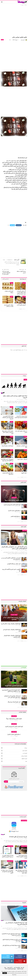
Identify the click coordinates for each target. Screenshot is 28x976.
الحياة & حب (14, 682)
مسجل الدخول (18, 349)
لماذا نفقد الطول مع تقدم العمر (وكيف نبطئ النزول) (15, 396)
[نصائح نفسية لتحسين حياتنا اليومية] (14, 679)
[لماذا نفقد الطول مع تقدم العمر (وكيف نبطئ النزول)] (14, 386)
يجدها (22, 967)
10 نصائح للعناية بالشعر (16, 516)
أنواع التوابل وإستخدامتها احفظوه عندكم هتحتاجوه (14, 618)
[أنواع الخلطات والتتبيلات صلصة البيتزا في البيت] (24, 631)
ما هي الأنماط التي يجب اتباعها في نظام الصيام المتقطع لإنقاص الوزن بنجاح (14, 547)
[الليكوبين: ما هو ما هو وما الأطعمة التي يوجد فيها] (24, 571)
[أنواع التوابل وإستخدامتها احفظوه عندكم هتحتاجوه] (14, 613)
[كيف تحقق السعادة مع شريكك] (24, 703)
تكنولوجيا (25, 906)
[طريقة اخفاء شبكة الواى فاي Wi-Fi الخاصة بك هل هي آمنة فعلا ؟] (24, 935)
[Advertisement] (14, 21)
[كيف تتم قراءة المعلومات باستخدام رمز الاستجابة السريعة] (14, 913)
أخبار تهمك (9, 967)
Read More (14, 974)
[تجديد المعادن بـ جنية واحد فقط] (21, 440)
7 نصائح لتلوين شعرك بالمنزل (14, 510)
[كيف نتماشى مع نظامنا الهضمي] (24, 565)
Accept (4, 973)
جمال (5, 967)
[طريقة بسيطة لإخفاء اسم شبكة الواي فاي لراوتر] (24, 947)
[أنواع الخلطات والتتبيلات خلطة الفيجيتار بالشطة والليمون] (24, 637)
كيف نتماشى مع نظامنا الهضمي (14, 563)
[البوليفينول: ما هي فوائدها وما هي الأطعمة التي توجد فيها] (7, 453)
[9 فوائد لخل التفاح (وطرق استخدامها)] (7, 467)
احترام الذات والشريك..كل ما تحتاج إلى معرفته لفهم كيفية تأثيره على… (12, 696)
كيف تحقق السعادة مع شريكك (14, 702)
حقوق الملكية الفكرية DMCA (10, 968)
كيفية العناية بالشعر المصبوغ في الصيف (12, 504)
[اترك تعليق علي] (10, 40)
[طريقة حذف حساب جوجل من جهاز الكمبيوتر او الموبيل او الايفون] (7, 864)
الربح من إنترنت (24, 820)
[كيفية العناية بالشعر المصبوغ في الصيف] (24, 506)
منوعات (25, 379)
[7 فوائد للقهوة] (21, 467)
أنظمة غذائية (25, 530)
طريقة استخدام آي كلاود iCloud (18, 836)
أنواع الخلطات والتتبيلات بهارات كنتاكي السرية (11, 623)
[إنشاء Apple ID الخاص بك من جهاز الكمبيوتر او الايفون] (7, 849)
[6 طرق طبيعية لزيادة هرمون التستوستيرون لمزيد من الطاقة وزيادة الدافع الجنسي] (24, 691)
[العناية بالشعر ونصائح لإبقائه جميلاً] (14, 494)
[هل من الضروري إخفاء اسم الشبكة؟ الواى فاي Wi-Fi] (24, 941)
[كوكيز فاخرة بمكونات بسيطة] (7, 286)
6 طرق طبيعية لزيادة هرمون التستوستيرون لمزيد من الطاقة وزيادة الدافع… (11, 690)
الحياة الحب (15, 967)
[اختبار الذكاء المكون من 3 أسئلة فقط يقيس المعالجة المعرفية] (7, 410)
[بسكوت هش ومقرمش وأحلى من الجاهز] (7, 300)
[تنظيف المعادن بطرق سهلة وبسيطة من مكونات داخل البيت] (7, 425)
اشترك (6, 781)
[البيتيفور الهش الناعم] (20, 300)
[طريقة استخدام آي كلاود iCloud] (14, 827)
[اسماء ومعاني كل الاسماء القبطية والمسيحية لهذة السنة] (21, 410)
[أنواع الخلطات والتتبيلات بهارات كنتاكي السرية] (24, 625)
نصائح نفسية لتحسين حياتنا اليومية (14, 685)
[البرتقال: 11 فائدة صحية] (21, 453)
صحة (26, 761)
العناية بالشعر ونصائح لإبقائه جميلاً (14, 500)
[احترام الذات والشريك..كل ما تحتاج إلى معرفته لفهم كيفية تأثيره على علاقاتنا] (24, 697)
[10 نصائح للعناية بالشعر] (24, 518)
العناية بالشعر (14, 497)
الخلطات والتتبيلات (14, 614)
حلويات (2, 39)
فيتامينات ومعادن (24, 756)
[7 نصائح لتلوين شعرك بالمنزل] (24, 512)
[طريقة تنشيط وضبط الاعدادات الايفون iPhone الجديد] (21, 849)
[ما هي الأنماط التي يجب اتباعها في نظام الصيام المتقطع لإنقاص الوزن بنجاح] (14, 537)
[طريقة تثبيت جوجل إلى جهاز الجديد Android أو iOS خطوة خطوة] (21, 864)
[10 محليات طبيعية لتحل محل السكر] (21, 425)
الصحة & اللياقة (24, 758)
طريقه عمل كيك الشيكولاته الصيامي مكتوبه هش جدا (6, 273)
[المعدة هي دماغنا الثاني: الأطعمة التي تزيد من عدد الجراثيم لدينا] (24, 559)
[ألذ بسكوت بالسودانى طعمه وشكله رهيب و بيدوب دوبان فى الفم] (20, 286)
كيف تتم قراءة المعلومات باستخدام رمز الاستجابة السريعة (16, 923)
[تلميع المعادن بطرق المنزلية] (7, 440)
